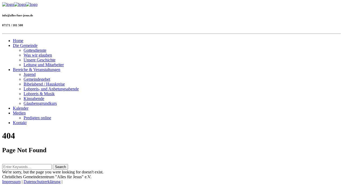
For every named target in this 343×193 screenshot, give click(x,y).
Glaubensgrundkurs (40, 103)
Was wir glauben (38, 55)
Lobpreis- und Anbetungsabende (51, 89)
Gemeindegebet (37, 79)
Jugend (30, 74)
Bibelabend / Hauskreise (44, 84)
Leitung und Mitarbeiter (44, 64)
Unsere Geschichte (39, 60)
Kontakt (20, 122)
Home (18, 40)
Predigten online (37, 118)
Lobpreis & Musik (39, 93)
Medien (19, 113)
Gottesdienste (35, 50)
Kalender (20, 108)
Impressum (11, 181)
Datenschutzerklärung (42, 181)
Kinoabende (34, 98)
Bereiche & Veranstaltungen (36, 69)
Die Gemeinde (25, 45)
